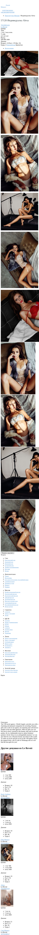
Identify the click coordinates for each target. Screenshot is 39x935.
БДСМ (6, 624)
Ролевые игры (9, 629)
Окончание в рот (9, 661)
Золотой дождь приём (11, 672)
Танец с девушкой (10, 613)
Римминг (7, 587)
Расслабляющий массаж (11, 605)
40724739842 (5, 798)
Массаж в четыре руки (11, 601)
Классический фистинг (11, 652)
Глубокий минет (9, 642)
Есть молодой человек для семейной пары (16, 580)
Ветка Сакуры (9, 606)
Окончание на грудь (10, 663)
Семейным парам (9, 581)
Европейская (11, 45)
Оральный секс (9, 564)
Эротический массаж (11, 594)
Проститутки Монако (12, 16)
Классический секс (10, 560)
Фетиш (7, 571)
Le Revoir (4, 27)
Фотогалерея (9, 48)
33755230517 (5, 843)
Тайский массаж (9, 597)
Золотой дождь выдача (11, 670)
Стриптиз (7, 612)
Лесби (6, 615)
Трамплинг (8, 633)
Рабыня (7, 626)
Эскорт (7, 576)
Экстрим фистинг (10, 656)
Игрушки (7, 569)
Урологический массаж (11, 596)
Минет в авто (8, 644)
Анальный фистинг (10, 654)
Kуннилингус (8, 645)
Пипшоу (7, 585)
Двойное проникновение (12, 567)
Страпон (7, 628)
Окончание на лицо (10, 665)
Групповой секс (9, 565)
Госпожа (7, 620)
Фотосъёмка (8, 578)
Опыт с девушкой (10, 640)
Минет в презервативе (11, 638)
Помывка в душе (9, 583)
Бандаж (7, 631)
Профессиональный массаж (12, 592)
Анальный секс (9, 562)
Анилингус (8, 647)
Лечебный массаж (10, 599)
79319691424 (5, 25)
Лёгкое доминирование (11, 622)
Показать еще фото (8, 553)
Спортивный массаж (10, 603)
